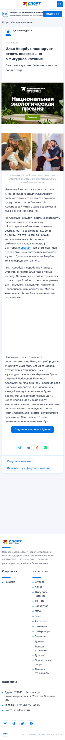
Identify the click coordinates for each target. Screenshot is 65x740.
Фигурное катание (21, 22)
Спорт (5, 22)
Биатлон (40, 636)
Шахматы (41, 626)
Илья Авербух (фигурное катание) (29, 468)
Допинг (39, 641)
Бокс (38, 616)
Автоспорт (41, 621)
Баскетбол (41, 606)
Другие (39, 655)
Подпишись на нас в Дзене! (32, 429)
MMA (38, 611)
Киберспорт (42, 631)
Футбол (39, 581)
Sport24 (25, 247)
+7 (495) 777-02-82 (28, 704)
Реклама (10, 581)
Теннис (39, 600)
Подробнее (52, 14)
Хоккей (39, 586)
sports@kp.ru (22, 710)
